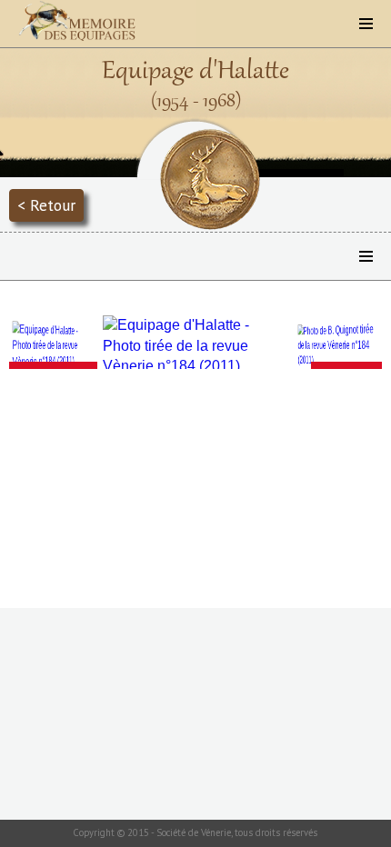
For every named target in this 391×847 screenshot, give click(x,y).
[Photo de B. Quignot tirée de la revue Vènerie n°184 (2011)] (338, 346)
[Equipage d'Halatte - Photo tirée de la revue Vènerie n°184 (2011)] (52, 346)
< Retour (46, 204)
